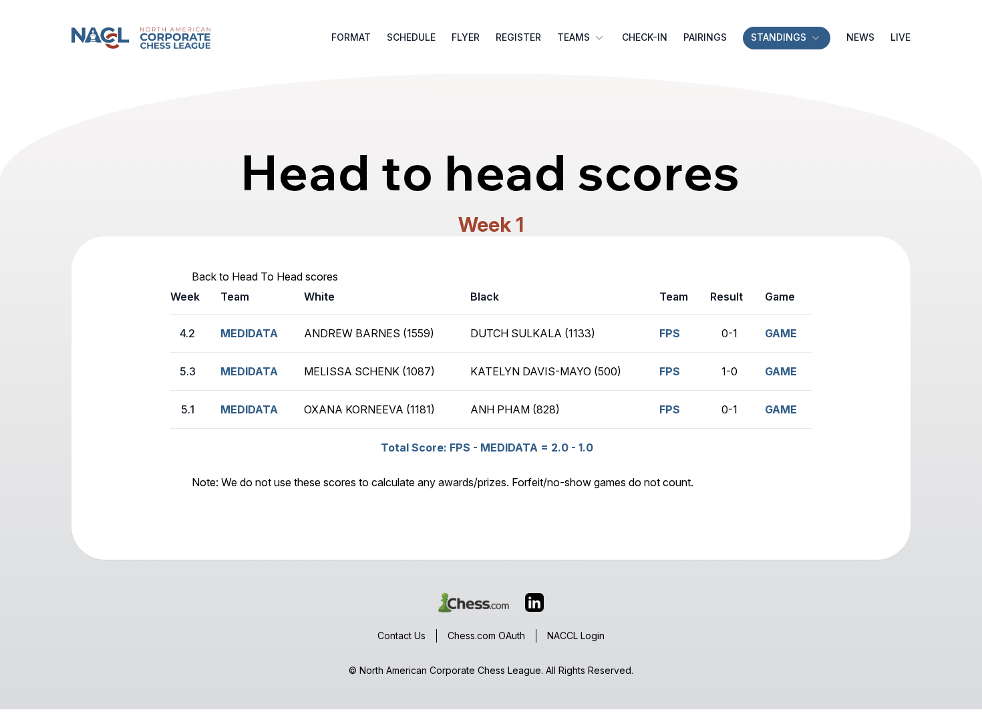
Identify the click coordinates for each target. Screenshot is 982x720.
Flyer (466, 37)
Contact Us (401, 635)
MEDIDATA (249, 333)
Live (900, 37)
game (781, 333)
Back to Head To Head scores (265, 276)
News (860, 37)
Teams (573, 37)
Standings (778, 37)
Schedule (411, 37)
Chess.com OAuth (486, 635)
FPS (669, 371)
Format (351, 37)
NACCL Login (576, 635)
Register (518, 37)
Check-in (644, 37)
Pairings (705, 37)
